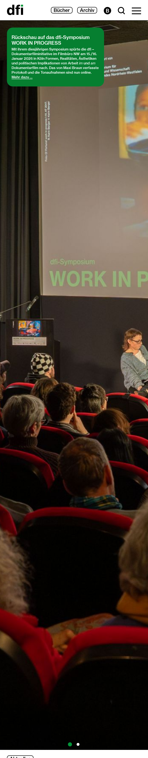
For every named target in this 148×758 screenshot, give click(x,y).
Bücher (62, 10)
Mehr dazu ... (22, 77)
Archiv (87, 10)
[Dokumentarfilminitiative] (15, 10)
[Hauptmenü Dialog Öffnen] (136, 12)
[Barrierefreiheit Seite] (107, 10)
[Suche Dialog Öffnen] (121, 10)
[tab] (69, 744)
